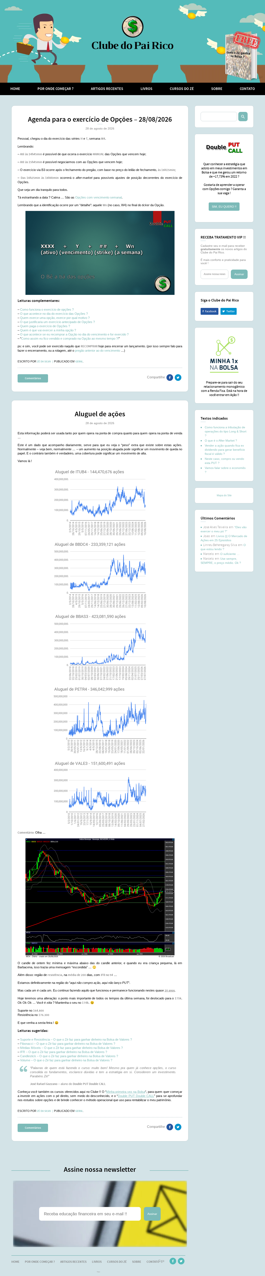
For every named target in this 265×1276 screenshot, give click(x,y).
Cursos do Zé (182, 88)
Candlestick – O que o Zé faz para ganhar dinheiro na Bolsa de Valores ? (69, 1056)
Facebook (209, 311)
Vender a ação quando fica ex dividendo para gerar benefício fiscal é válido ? (225, 449)
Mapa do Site (224, 495)
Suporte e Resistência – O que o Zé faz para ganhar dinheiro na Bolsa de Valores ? (76, 1039)
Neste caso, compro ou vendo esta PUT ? (224, 461)
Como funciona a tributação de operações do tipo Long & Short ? (225, 431)
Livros (146, 88)
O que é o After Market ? (221, 440)
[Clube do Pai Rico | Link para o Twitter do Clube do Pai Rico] (178, 378)
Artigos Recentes (107, 88)
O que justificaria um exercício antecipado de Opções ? (57, 322)
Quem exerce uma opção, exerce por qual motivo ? (55, 318)
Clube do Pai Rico (132, 32)
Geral (79, 361)
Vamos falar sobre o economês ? (225, 470)
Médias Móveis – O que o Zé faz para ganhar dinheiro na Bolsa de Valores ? (71, 1048)
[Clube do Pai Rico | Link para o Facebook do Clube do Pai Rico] (173, 1262)
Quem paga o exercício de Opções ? (45, 326)
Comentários (33, 378)
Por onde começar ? (55, 88)
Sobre (216, 88)
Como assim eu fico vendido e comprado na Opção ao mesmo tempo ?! (70, 338)
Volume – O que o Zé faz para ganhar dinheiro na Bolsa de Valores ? (66, 1060)
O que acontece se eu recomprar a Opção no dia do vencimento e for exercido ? (74, 334)
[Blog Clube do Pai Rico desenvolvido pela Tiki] (98, 1272)
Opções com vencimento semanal (98, 197)
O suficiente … (230, 554)
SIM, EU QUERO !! (224, 206)
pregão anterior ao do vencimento (97, 350)
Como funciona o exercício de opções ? (47, 309)
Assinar (152, 1213)
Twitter (228, 311)
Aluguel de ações (100, 414)
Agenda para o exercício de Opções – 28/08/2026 (100, 119)
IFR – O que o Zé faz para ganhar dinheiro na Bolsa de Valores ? (63, 1052)
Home (15, 88)
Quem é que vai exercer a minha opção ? (48, 330)
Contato (247, 88)
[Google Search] (243, 116)
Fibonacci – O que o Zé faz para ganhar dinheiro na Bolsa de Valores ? (67, 1043)
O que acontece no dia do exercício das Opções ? (54, 313)
